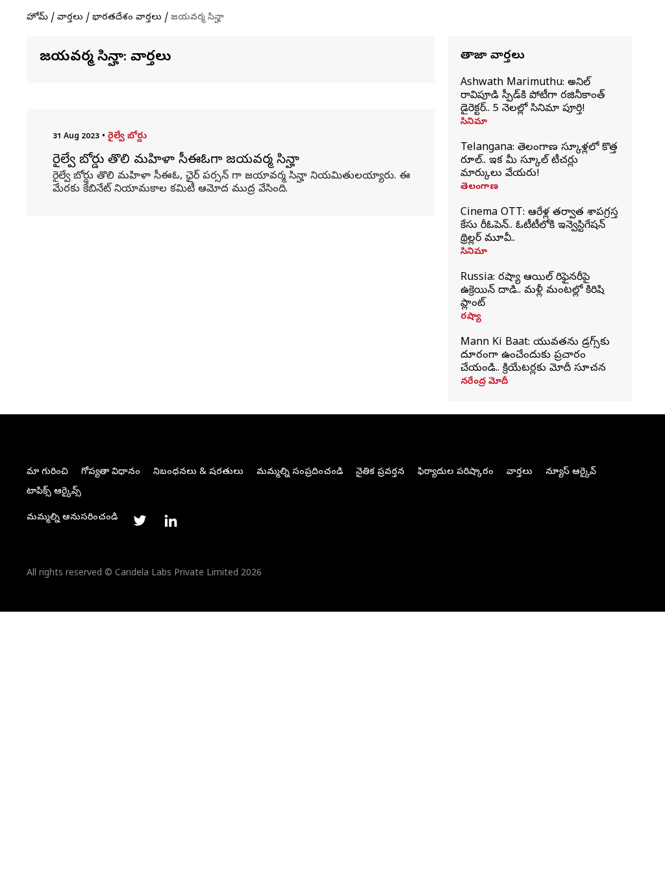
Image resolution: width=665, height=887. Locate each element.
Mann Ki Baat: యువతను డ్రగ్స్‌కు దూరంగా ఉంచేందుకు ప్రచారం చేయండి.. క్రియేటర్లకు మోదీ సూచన (535, 355)
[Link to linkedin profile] (170, 521)
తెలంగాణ (479, 188)
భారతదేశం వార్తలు (127, 18)
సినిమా (473, 123)
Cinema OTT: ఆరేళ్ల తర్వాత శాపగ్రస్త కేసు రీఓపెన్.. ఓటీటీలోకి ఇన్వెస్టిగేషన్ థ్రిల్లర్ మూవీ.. (539, 225)
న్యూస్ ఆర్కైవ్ (571, 472)
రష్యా (470, 317)
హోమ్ (37, 18)
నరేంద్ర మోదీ (484, 382)
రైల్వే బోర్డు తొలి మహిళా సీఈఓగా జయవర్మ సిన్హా (176, 161)
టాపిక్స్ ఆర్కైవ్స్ (54, 492)
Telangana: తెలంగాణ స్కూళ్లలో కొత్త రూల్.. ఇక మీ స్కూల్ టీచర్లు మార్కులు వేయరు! (539, 161)
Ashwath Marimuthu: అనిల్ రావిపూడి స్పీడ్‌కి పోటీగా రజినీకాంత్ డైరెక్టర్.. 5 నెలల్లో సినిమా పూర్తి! (532, 96)
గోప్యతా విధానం (110, 472)
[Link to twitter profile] (139, 521)
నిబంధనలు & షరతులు (198, 472)
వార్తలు (70, 18)
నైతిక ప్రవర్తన (380, 472)
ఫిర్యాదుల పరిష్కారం (456, 472)
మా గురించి (47, 472)
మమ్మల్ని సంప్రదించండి (300, 472)
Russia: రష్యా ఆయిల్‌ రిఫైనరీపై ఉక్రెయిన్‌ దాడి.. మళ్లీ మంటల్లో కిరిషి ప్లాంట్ (532, 290)
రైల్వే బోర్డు (127, 137)
